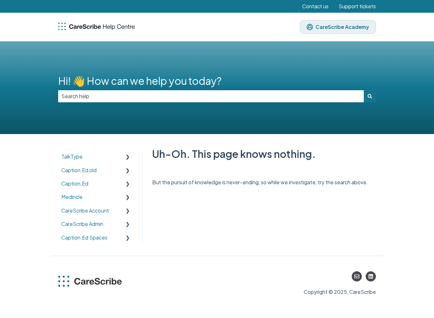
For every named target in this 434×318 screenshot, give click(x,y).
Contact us (315, 6)
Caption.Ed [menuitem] (74, 183)
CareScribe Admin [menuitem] (82, 223)
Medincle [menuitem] (72, 196)
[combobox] (211, 96)
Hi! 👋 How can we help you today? (139, 80)
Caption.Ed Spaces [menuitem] (84, 237)
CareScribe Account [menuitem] (85, 210)
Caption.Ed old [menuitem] (79, 170)
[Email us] (357, 276)
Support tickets (357, 6)
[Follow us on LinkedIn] (371, 276)
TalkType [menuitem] (72, 156)
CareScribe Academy (342, 27)
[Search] (370, 96)
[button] (128, 157)
